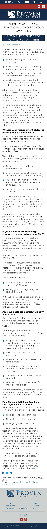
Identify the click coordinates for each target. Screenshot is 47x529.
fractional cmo (13, 482)
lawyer (36, 482)
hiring (22, 482)
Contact (23, 515)
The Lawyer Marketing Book (18, 508)
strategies (16, 484)
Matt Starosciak (13, 45)
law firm (29, 482)
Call (19, 2)
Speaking (36, 503)
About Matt (10, 506)
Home (8, 503)
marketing (6, 484)
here (9, 250)
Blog (34, 508)
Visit (34, 2)
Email (27, 2)
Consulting (36, 506)
